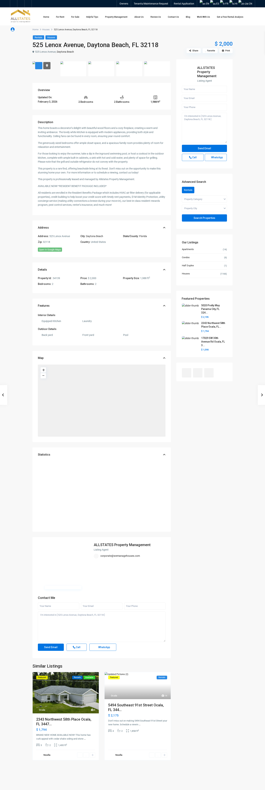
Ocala (42, 710)
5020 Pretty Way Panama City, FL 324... (210, 309)
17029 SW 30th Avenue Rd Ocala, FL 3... (213, 342)
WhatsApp (104, 647)
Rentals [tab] (188, 190)
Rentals (38, 37)
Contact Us (173, 17)
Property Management (116, 17)
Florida (143, 236)
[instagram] (28, 3)
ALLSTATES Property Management (122, 545)
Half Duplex (188, 265)
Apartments (188, 249)
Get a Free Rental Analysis (230, 17)
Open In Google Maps (50, 249)
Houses (46, 29)
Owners (124, 3)
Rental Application (184, 3)
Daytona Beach (65, 51)
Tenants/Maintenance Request (151, 3)
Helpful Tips (92, 17)
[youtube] (21, 3)
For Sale (75, 17)
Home (46, 17)
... (85, 738)
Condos (186, 257)
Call (77, 647)
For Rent (60, 17)
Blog (188, 17)
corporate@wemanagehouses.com (120, 555)
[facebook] (13, 3)
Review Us (156, 17)
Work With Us (203, 17)
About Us (139, 17)
